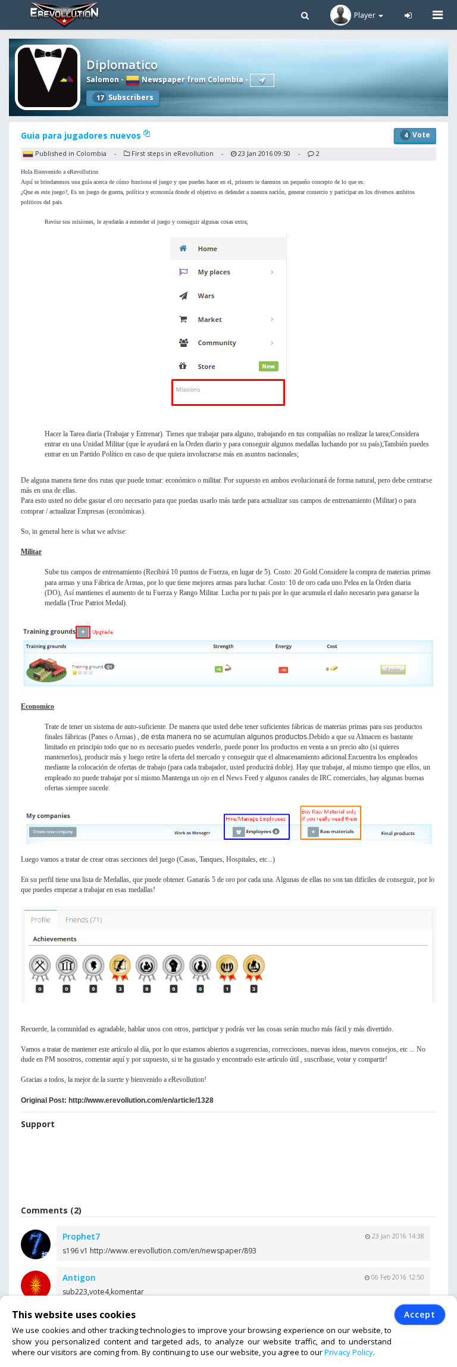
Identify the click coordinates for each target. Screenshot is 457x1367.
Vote (417, 135)
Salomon (102, 79)
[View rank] (262, 80)
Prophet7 (81, 1236)
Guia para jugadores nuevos (82, 135)
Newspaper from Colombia (191, 79)
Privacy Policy (348, 1352)
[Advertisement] (228, 1169)
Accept (420, 1314)
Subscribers (125, 97)
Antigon (79, 1277)
